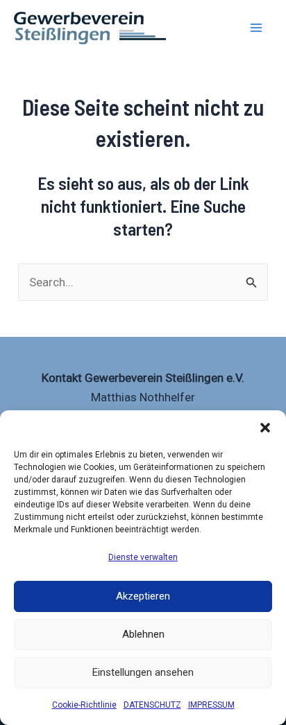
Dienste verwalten (143, 557)
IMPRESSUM (211, 705)
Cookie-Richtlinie (84, 705)
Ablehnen (143, 634)
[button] (265, 428)
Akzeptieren (143, 596)
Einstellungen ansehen (143, 672)
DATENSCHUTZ (152, 705)
